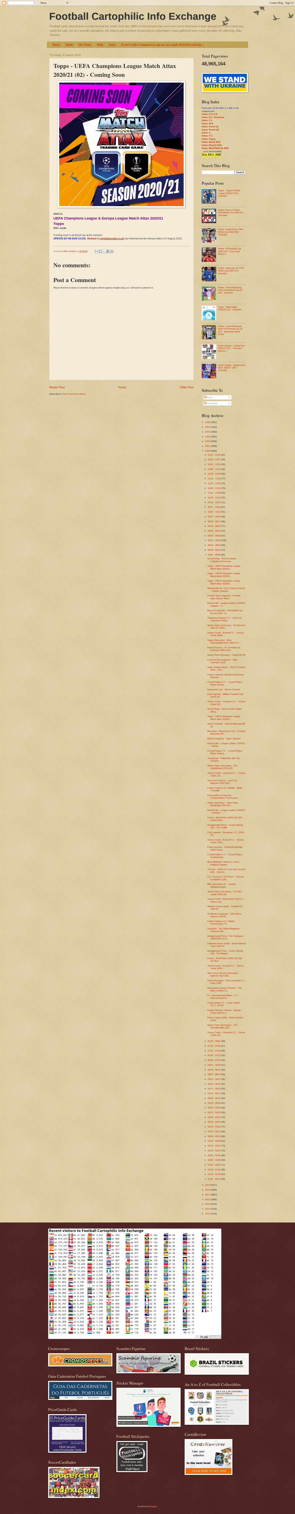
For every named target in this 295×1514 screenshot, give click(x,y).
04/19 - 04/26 (214, 1107)
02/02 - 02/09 (214, 1160)
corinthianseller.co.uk (112, 238)
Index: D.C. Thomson (213, 117)
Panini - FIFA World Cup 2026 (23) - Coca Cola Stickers (229, 251)
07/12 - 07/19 (214, 1050)
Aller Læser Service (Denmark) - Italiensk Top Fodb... (223, 974)
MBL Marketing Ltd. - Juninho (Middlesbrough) (221, 885)
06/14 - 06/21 (214, 1070)
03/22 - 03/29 (214, 1126)
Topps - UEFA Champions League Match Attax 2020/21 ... (223, 567)
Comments (212, 403)
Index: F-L (207, 120)
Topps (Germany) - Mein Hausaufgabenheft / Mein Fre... (223, 641)
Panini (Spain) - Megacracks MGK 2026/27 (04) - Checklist (232, 368)
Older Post (187, 387)
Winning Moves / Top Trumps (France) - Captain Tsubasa (226, 589)
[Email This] (97, 251)
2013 (208, 1213)
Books (69, 45)
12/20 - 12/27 (214, 459)
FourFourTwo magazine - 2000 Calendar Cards (222, 661)
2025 (208, 427)
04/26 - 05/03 (214, 1103)
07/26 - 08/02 (214, 1041)
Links (112, 45)
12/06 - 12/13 (214, 469)
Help (100, 45)
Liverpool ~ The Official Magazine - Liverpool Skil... (224, 929)
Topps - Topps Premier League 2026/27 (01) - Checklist (229, 193)
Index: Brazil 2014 (211, 142)
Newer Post (57, 387)
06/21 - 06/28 (214, 1065)
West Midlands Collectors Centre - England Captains (224, 863)
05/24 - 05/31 (214, 1084)
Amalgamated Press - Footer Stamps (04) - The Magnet (225, 952)
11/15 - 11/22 (214, 483)
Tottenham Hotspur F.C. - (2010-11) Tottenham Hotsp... (224, 619)
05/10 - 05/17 (214, 1093)
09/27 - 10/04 (214, 516)
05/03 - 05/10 (214, 1098)
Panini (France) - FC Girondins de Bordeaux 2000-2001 (223, 648)
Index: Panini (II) (210, 130)
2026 (208, 422)
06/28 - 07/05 (214, 1060)
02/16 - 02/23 (214, 1150)
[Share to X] (104, 251)
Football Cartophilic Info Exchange (132, 16)
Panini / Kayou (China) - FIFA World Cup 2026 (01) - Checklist (231, 213)
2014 (208, 1209)
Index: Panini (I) (210, 126)
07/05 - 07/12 (214, 1055)
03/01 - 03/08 (214, 1141)
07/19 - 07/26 (214, 1046)
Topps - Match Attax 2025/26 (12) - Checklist (229, 308)
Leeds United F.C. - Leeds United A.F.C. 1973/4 (223, 1004)
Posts (209, 397)
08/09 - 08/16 (214, 550)
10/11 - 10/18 (214, 507)
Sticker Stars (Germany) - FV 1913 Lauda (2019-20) (224, 892)
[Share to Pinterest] (112, 251)
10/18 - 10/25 (214, 502)
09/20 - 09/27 (214, 521)
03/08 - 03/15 (214, 1136)
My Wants (85, 45)
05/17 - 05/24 (214, 1088)
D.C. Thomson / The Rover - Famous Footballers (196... (225, 877)
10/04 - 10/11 (214, 512)
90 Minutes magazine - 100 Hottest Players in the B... (224, 915)
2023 (208, 436)
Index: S (206, 133)
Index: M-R (207, 123)
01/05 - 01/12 (214, 1179)
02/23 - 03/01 (214, 1146)
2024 (208, 432)
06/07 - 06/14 (214, 1074)
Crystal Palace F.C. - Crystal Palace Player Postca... (224, 683)
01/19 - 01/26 (214, 1169)
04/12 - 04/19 (214, 1112)
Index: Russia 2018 (212, 145)
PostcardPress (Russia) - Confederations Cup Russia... (223, 796)
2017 (208, 1194)
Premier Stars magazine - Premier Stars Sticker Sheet (223, 596)
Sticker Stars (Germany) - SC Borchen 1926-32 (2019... (226, 626)
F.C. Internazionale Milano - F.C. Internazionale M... (222, 996)
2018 (208, 1190)
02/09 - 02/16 (214, 1155)
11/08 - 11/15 (214, 488)
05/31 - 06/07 (214, 1079)
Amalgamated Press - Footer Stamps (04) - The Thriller (225, 826)
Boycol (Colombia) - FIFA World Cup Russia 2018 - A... (224, 611)
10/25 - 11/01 (214, 497)
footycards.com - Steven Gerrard (223, 689)
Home (56, 45)
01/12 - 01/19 (214, 1174)
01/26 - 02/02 (214, 1165)
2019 (208, 1185)
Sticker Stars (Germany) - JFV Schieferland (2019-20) (222, 766)
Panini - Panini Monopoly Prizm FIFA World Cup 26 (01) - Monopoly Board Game (230, 330)
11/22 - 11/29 (214, 478)
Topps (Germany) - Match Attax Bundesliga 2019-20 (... (222, 804)
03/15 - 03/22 (214, 1131)
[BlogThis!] (100, 251)
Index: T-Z (207, 136)
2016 (208, 1199)
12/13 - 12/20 (214, 464)
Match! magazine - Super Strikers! (224, 738)
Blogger (153, 1506)
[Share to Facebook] (108, 251)
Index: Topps (209, 139)
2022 (208, 441)
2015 (208, 1204)
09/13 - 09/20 (214, 526)
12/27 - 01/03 (214, 455)
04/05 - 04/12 (214, 1117)
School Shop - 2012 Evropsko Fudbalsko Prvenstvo (221, 559)
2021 (208, 446)
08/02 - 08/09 (214, 555)
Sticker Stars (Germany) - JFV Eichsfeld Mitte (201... (222, 1026)
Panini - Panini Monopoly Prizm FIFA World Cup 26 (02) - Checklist (230, 290)
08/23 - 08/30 (214, 540)
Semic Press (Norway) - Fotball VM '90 (226, 655)
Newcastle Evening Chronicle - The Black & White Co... (224, 989)
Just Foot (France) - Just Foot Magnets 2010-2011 (222, 781)
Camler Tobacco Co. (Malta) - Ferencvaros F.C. (221, 922)
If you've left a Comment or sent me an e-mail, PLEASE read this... (162, 45)
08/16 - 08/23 (214, 545)
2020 (208, 451)
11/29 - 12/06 (214, 474)
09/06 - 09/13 (214, 531)
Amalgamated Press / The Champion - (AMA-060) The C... (225, 937)
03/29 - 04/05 (214, 1122)
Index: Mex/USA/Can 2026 (215, 148)
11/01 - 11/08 (214, 493)
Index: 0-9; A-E (209, 114)
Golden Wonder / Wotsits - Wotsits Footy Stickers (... (224, 1011)
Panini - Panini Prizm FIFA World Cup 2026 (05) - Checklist (230, 232)
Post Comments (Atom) (74, 394)
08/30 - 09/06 (214, 535)
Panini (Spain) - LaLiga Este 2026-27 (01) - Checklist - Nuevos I (231, 348)
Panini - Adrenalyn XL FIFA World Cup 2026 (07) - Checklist (231, 271)
